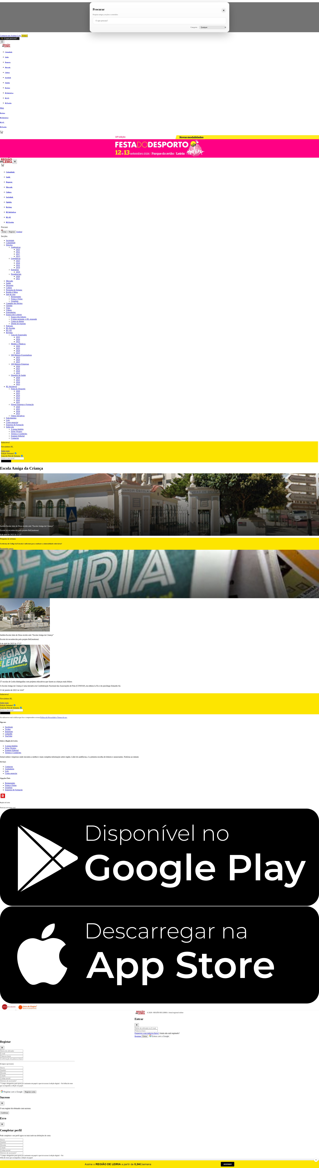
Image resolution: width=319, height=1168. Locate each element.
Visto (8, 308)
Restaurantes (16, 297)
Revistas (9, 333)
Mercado (9, 281)
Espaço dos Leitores (14, 315)
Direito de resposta (18, 324)
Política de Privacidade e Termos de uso (53, 717)
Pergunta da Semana (14, 290)
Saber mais (5, 451)
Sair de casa (10, 294)
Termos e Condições (19, 434)
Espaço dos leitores (18, 317)
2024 (18, 263)
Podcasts (9, 326)
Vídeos (9, 310)
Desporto (9, 285)
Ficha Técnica (16, 431)
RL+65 (9, 330)
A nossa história (17, 429)
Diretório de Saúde (18, 375)
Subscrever (6, 461)
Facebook (9, 727)
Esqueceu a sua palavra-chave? (147, 1033)
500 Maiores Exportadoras (21, 355)
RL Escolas (10, 328)
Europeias (15, 270)
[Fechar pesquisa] (223, 10)
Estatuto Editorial (18, 436)
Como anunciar (12, 422)
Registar (12, 232)
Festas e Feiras (16, 299)
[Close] (137, 1025)
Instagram (9, 731)
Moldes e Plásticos (18, 344)
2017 (18, 254)
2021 (18, 252)
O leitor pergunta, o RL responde (24, 319)
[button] (159, 108)
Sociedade (10, 240)
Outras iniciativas (18, 416)
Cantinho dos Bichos (14, 303)
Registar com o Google (12, 1092)
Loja (19, 36)
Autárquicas (15, 247)
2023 (18, 342)
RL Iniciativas (11, 386)
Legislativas (15, 258)
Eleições (9, 245)
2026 (18, 276)
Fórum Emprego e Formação (22, 404)
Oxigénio (14, 301)
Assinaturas (9, 769)
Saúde (8, 283)
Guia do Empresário (19, 335)
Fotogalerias (11, 312)
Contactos (15, 438)
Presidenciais (16, 274)
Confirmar (4, 1113)
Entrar (24, 36)
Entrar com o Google (160, 1036)
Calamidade (10, 243)
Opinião (9, 306)
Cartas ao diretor (17, 321)
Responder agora (6, 548)
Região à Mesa (12, 292)
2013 (18, 256)
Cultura (9, 288)
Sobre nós (10, 427)
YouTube (8, 736)
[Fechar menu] (15, 162)
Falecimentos (11, 418)
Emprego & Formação (15, 425)
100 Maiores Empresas (20, 364)
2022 (18, 265)
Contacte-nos (5, 36)
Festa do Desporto (18, 389)
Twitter (8, 729)
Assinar (14, 36)
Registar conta (30, 1092)
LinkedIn (8, 734)
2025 (18, 249)
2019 (18, 267)
